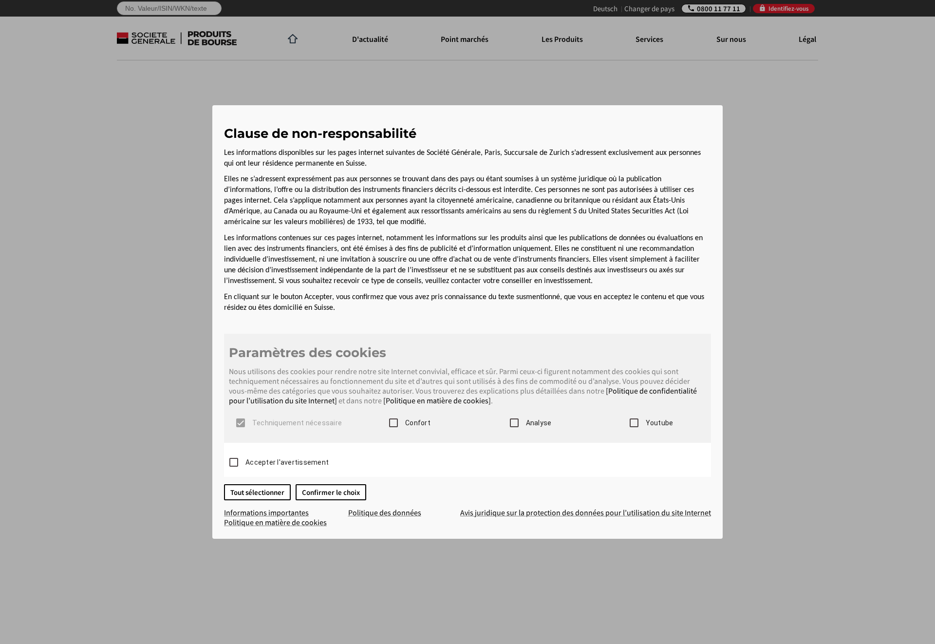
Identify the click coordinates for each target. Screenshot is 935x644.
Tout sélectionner (257, 492)
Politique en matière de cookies (275, 522)
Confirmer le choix (331, 492)
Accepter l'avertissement (287, 462)
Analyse (539, 423)
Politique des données (384, 512)
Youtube (659, 423)
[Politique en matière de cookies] (437, 400)
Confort (417, 423)
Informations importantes (266, 512)
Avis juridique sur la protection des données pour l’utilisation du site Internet (585, 512)
